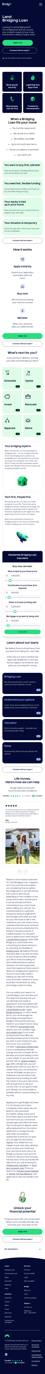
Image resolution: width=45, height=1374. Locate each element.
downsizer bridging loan (27, 1047)
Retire (7, 1305)
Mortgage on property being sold (22, 616)
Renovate (8, 1313)
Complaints (36, 1361)
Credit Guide (36, 1351)
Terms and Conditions (35, 1346)
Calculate (22, 632)
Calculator (8, 1281)
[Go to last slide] (20, 872)
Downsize (8, 1298)
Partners (27, 1270)
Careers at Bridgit (30, 1298)
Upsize (7, 1302)
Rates (7, 1277)
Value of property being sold (22, 602)
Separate (8, 1317)
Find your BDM (29, 1273)
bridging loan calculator (17, 1166)
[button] (40, 4)
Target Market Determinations (37, 1356)
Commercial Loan (11, 1273)
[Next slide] (25, 872)
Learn (26, 1294)
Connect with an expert (20, 50)
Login (26, 1277)
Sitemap (34, 1365)
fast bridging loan (26, 1027)
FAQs (6, 1288)
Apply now (17, 43)
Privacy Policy (37, 1340)
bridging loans (12, 951)
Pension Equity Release (27, 1171)
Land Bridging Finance (17, 940)
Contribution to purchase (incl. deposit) (22, 587)
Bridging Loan (10, 1270)
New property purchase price (22, 571)
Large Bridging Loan (16, 1010)
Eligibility (8, 1285)
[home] (6, 5)
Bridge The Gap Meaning (20, 1174)
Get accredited (29, 1281)
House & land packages (9, 1321)
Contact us (28, 1307)
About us (27, 1290)
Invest (7, 1309)
